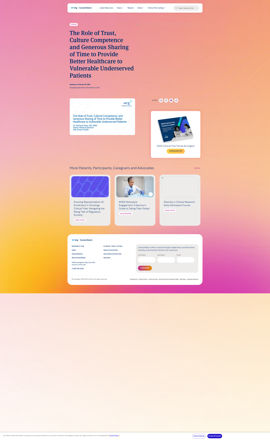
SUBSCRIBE (144, 268)
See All (197, 168)
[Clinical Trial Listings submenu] (165, 8)
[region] (135, 436)
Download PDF (175, 151)
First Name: (142, 255)
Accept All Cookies (215, 436)
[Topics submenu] (123, 8)
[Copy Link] (176, 100)
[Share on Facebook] (166, 100)
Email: (179, 255)
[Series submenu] (143, 8)
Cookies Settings (192, 279)
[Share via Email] (171, 100)
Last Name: (161, 255)
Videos (74, 24)
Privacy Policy (114, 435)
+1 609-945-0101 (78, 268)
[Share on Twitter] (161, 100)
